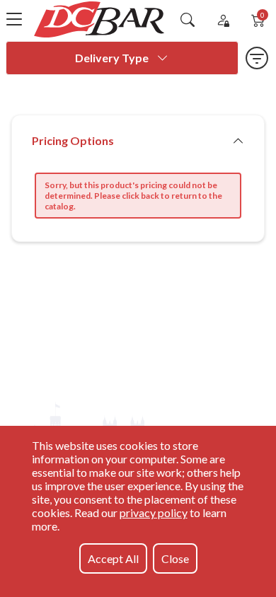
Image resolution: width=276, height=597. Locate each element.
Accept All (113, 558)
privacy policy (154, 512)
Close (175, 558)
